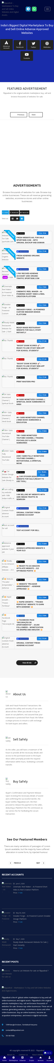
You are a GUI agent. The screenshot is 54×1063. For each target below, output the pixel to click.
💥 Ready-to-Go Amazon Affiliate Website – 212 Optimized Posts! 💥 (28, 568)
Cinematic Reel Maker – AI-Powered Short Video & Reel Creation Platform (30, 293)
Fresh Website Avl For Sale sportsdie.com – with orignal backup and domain (30, 240)
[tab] (5, 212)
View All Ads (27, 663)
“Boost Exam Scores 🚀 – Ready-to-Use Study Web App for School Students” (30, 348)
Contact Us (23, 1054)
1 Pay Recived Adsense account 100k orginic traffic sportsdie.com (27, 275)
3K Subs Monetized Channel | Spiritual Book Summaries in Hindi (30, 401)
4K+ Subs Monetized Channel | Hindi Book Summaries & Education (30, 419)
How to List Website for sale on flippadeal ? (30, 970)
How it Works (37, 1054)
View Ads (17, 170)
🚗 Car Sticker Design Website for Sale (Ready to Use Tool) (30, 478)
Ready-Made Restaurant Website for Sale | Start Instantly (28, 330)
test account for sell (27, 530)
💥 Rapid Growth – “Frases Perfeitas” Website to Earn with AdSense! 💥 (30, 604)
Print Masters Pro (25, 382)
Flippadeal (40, 1050)
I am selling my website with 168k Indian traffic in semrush (30, 496)
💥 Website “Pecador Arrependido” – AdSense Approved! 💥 (28, 586)
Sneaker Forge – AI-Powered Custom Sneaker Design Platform (30, 312)
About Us (11, 1054)
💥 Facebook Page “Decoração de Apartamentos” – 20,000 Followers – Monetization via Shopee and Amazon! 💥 (29, 625)
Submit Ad (35, 170)
